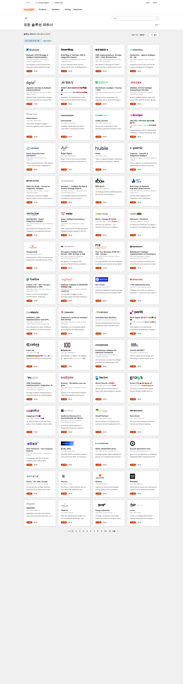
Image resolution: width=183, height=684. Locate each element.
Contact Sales (58, 2)
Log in (148, 2)
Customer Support (43, 2)
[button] (157, 24)
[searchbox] (135, 18)
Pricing (68, 9)
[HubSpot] (29, 9)
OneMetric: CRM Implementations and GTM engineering (37, 318)
